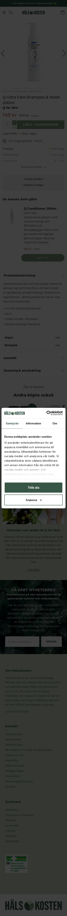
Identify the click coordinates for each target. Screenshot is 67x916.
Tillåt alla (33, 487)
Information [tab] (33, 423)
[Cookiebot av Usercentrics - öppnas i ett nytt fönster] (47, 413)
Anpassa (31, 499)
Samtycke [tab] (12, 423)
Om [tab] (54, 423)
